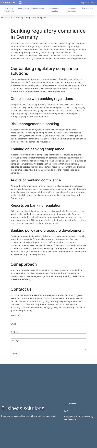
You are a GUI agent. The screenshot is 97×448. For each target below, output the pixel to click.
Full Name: (15, 315)
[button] (20, 2)
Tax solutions (87, 8)
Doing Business (37, 8)
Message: (15, 340)
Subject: (14, 332)
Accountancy (23, 8)
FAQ (66, 411)
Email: (13, 324)
